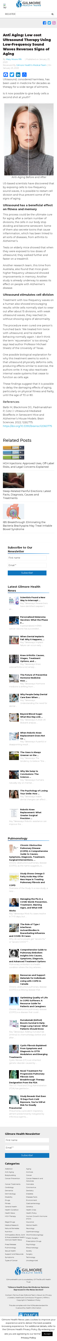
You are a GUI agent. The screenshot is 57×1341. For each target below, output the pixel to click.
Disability (8, 1197)
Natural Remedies (12, 1228)
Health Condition (12, 1210)
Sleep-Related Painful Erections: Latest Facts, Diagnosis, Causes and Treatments (27, 495)
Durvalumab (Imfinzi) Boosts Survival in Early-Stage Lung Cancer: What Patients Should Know (34, 1024)
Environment (31, 1200)
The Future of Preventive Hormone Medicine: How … (33, 678)
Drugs (7, 1200)
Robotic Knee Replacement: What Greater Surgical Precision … (30, 814)
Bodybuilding (10, 1175)
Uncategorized (32, 1260)
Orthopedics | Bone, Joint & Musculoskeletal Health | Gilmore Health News (15, 1237)
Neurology (30, 1228)
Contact (8, 1295)
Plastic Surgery (32, 1238)
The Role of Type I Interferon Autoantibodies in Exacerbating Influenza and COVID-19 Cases (27, 930)
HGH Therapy (10, 1216)
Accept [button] (47, 1334)
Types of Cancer (11, 1260)
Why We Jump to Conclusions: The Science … (29, 774)
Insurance (30, 1222)
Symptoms (9, 1257)
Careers (11, 1297)
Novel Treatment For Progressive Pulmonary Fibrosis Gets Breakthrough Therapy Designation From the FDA (26, 1077)
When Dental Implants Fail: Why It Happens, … (32, 638)
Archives (29, 1172)
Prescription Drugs (33, 1241)
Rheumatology (32, 1248)
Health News (10, 1213)
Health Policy (31, 1213)
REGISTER (10, 14)
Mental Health (31, 1225)
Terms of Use (18, 1295)
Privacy (49, 1295)
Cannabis (30, 1184)
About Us (40, 1295)
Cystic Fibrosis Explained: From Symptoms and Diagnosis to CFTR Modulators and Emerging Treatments (28, 1051)
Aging (28, 1169)
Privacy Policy (28, 1337)
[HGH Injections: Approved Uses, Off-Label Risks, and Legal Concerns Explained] (28, 452)
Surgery (29, 1254)
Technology (30, 1257)
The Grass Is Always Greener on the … (30, 754)
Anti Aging (9, 1172)
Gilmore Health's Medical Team (31, 65)
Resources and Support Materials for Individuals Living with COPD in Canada (32, 979)
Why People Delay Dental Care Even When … (33, 696)
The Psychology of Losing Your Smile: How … (34, 792)
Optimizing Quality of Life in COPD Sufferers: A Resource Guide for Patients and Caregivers (34, 1002)
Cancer (29, 1175)
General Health (11, 1207)
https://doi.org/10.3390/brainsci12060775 (27, 426)
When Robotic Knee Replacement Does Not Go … (32, 736)
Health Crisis (31, 1210)
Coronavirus (31, 1187)
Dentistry (30, 1190)
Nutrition (8, 1231)
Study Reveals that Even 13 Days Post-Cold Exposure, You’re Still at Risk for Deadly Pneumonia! (27, 1102)
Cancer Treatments (12, 1184)
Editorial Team (30, 1295)
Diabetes (29, 1194)
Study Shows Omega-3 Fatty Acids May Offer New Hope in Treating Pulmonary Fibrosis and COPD (27, 879)
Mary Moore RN (14, 59)
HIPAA (46, 1297)
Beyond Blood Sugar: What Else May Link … (31, 715)
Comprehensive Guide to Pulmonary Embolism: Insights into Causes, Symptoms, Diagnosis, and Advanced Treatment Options (28, 956)
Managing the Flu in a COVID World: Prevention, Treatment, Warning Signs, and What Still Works (28, 905)
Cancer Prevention (12, 1178)
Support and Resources (14, 1254)
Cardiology (9, 1187)
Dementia (9, 1190)
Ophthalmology (32, 1231)
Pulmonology (10, 1248)
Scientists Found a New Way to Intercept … (32, 599)
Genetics (29, 1207)
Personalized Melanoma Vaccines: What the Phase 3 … (34, 620)
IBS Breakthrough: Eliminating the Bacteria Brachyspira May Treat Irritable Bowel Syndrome (27, 526)
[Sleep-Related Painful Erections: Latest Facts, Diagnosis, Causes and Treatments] (28, 480)
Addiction (9, 1169)
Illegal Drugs (10, 1222)
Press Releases (10, 1244)
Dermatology (10, 1194)
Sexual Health (10, 1251)
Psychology (30, 1244)
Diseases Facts (31, 1197)
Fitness (7, 1203)
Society (29, 1251)
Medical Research (12, 1225)
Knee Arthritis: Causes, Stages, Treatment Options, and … (32, 658)
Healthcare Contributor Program (28, 1297)
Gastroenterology (33, 1203)
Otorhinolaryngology (34, 1235)
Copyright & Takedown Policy (28, 1300)
